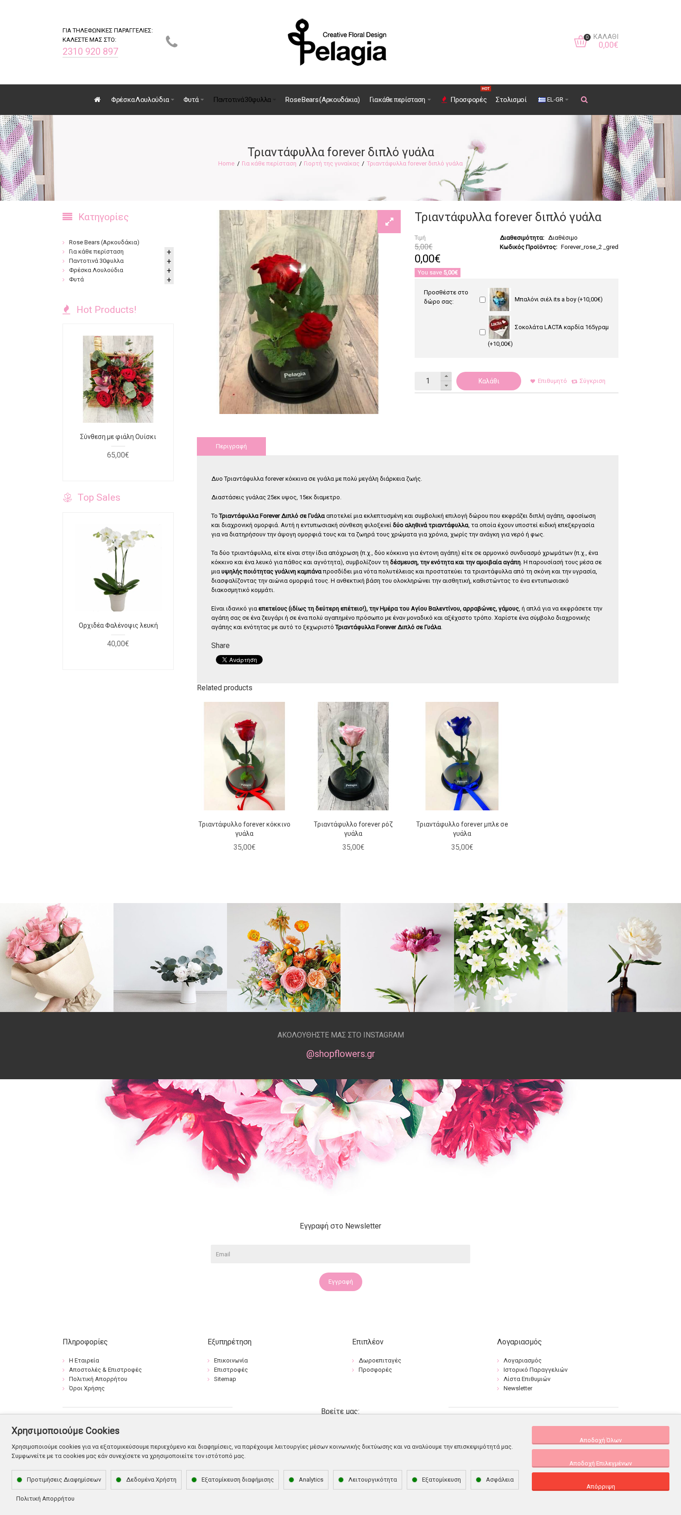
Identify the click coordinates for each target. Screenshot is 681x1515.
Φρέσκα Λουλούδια (96, 270)
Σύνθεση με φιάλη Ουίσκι (118, 436)
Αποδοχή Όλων (601, 1440)
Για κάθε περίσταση (269, 163)
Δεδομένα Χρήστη (151, 1479)
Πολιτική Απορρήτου (45, 1498)
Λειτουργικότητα (372, 1479)
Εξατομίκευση (441, 1479)
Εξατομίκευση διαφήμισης (238, 1479)
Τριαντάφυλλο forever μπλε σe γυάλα (462, 829)
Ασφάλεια (500, 1479)
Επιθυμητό (552, 380)
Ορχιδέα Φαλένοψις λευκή (118, 625)
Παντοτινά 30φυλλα (96, 260)
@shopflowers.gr (340, 1053)
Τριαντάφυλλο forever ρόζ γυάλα (353, 829)
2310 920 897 (90, 51)
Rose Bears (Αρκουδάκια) (104, 242)
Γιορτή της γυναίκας (331, 163)
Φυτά (76, 279)
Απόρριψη (600, 1486)
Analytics (311, 1479)
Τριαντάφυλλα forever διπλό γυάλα (415, 163)
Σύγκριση (592, 380)
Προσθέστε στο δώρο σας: (446, 297)
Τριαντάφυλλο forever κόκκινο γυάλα (244, 829)
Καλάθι (489, 381)
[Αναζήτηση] (585, 100)
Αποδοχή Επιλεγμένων (600, 1463)
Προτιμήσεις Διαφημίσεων (64, 1479)
